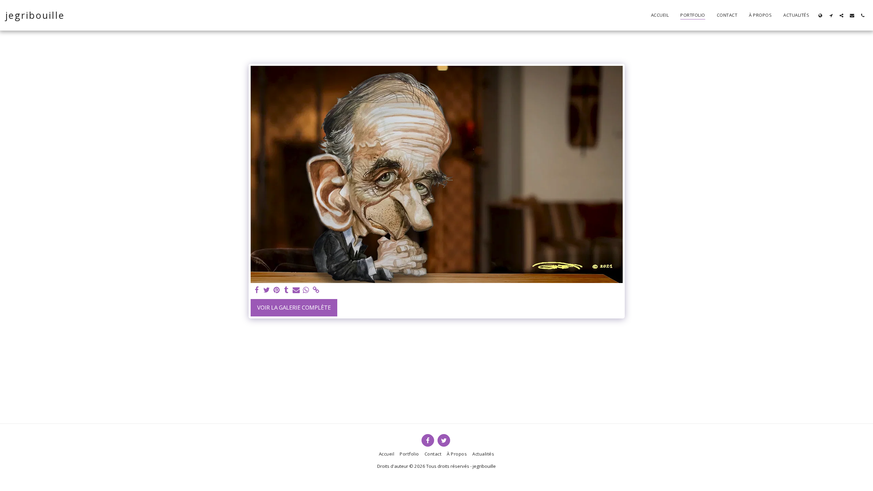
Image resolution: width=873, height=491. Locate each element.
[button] (831, 15)
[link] (316, 290)
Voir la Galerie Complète (294, 307)
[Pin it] (276, 290)
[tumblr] (286, 290)
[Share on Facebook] (257, 290)
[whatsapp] (306, 290)
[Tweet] (266, 290)
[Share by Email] (296, 290)
